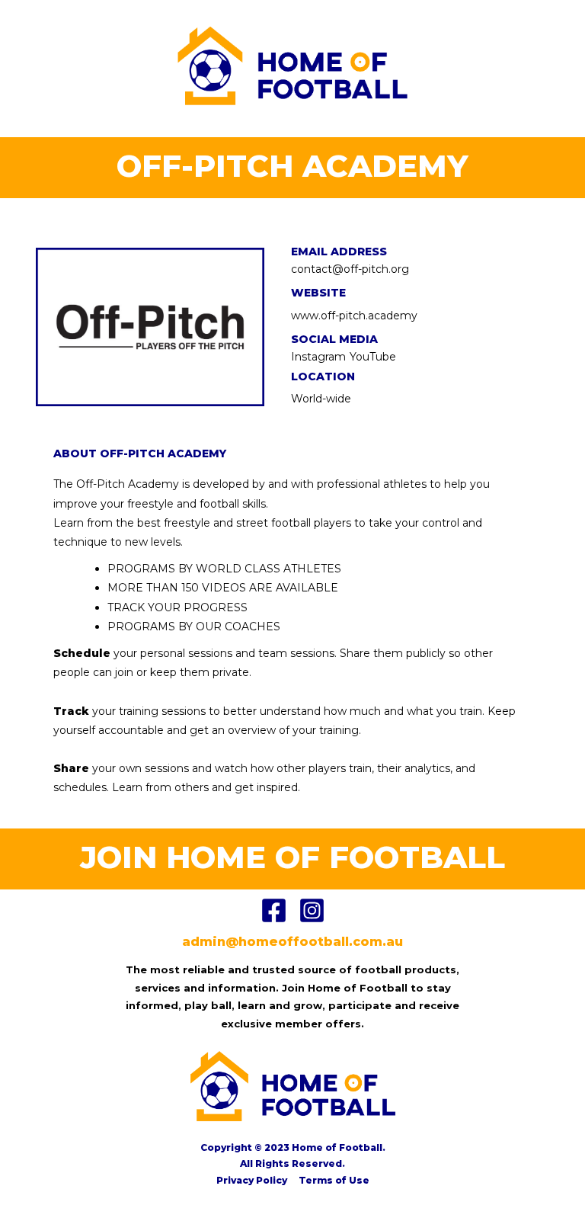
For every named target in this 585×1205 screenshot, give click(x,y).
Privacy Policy (251, 1180)
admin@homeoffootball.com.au (292, 941)
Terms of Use (334, 1180)
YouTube (373, 357)
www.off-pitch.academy (354, 315)
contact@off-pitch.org (350, 269)
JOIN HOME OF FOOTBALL (292, 857)
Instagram (318, 357)
